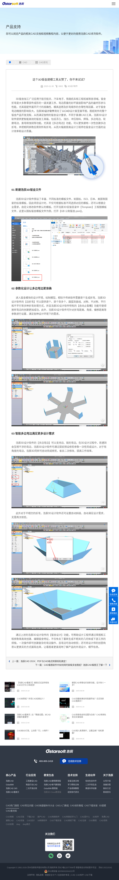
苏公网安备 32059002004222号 (61, 871)
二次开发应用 (31, 788)
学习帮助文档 (73, 785)
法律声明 (31, 875)
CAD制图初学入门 (69, 817)
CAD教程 (93, 820)
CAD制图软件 (54, 817)
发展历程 (107, 785)
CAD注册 (82, 820)
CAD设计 (31, 820)
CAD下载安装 (55, 820)
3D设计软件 (73, 86)
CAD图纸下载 (70, 820)
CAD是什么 (85, 817)
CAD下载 (88, 875)
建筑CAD (10, 820)
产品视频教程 (73, 788)
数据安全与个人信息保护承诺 (57, 875)
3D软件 (96, 817)
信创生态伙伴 (91, 781)
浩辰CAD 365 (11, 788)
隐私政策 (40, 875)
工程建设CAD (31, 781)
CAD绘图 (10, 824)
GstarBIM (10, 785)
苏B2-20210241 (105, 867)
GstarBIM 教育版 (51, 788)
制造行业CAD (31, 785)
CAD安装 (20, 820)
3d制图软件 (42, 820)
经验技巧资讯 (73, 792)
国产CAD (41, 817)
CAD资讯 (43, 62)
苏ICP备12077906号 (66, 867)
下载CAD (31, 817)
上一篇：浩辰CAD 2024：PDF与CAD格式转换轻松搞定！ (40, 661)
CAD (25, 62)
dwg (18, 824)
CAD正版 (20, 817)
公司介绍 (107, 781)
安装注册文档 (73, 781)
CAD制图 (10, 817)
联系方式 (107, 788)
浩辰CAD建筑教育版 (52, 781)
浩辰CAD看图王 (12, 792)
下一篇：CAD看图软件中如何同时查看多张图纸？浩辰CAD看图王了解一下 (71, 665)
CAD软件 (80, 875)
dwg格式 (26, 824)
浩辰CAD (10, 781)
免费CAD (105, 817)
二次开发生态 (91, 785)
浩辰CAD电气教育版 (52, 785)
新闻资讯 (107, 792)
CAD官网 (103, 820)
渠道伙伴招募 (91, 788)
